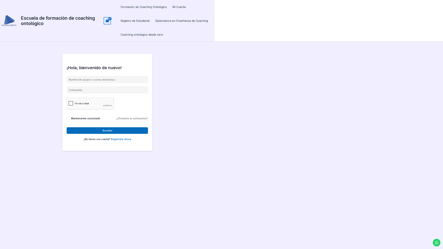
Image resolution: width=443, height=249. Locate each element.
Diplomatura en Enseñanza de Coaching (181, 20)
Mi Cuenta (179, 7)
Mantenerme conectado (85, 118)
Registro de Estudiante (135, 20)
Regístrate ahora (121, 139)
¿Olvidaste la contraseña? (132, 118)
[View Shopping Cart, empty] (107, 20)
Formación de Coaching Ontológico (144, 7)
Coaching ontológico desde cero (142, 34)
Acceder (107, 130)
